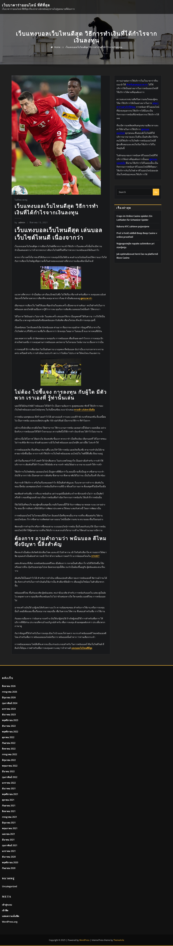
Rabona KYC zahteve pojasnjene (133, 226)
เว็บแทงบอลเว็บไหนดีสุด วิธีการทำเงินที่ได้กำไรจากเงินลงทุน (94, 47)
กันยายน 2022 (8, 742)
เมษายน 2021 (8, 833)
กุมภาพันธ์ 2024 (9, 703)
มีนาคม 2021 (8, 839)
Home (57, 47)
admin (20, 222)
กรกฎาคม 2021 (9, 816)
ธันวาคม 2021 (9, 788)
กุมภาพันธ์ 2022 (9, 777)
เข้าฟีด (5, 910)
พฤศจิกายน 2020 (10, 862)
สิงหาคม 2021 (9, 811)
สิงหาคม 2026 (9, 686)
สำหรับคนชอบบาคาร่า (137, 84)
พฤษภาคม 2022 (9, 765)
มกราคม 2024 (9, 708)
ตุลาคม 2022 (8, 737)
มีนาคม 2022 (8, 771)
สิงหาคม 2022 (9, 748)
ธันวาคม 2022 (9, 725)
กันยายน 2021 (8, 805)
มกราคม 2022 (9, 782)
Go (155, 192)
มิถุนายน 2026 (9, 697)
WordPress (84, 940)
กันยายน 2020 (8, 868)
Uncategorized (9, 886)
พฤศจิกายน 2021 (10, 794)
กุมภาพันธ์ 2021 (9, 845)
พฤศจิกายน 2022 (10, 731)
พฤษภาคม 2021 (9, 828)
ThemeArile (118, 940)
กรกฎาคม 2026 (9, 691)
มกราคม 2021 (9, 851)
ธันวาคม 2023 (9, 714)
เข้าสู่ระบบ (7, 904)
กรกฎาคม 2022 (9, 754)
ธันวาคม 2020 (9, 856)
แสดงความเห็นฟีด (10, 916)
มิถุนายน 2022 (9, 760)
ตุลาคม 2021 (8, 799)
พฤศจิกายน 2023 (10, 720)
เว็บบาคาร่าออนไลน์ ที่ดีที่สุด (26, 5)
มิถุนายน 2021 (9, 822)
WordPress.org (9, 921)
